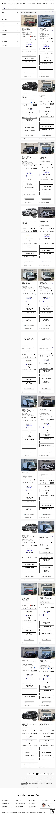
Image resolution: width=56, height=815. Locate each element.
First (29, 773)
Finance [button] (45, 3)
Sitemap (14, 812)
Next (41, 773)
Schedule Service (20, 806)
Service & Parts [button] (32, 3)
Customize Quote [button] (29, 61)
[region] (29, 51)
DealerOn (11, 812)
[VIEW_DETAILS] (29, 338)
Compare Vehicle (28, 76)
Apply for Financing (20, 803)
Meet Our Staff (32, 806)
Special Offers (5, 806)
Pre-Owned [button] (23, 3)
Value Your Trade (29, 58)
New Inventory (5, 803)
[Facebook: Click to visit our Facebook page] (43, 804)
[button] (36, 21)
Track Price (30, 46)
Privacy (18, 812)
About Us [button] (51, 3)
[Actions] (35, 30)
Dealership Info (32, 803)
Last (45, 773)
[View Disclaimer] (30, 39)
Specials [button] (39, 3)
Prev (34, 773)
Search (49, 8)
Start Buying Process (29, 55)
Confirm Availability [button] (29, 66)
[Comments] (35, 39)
